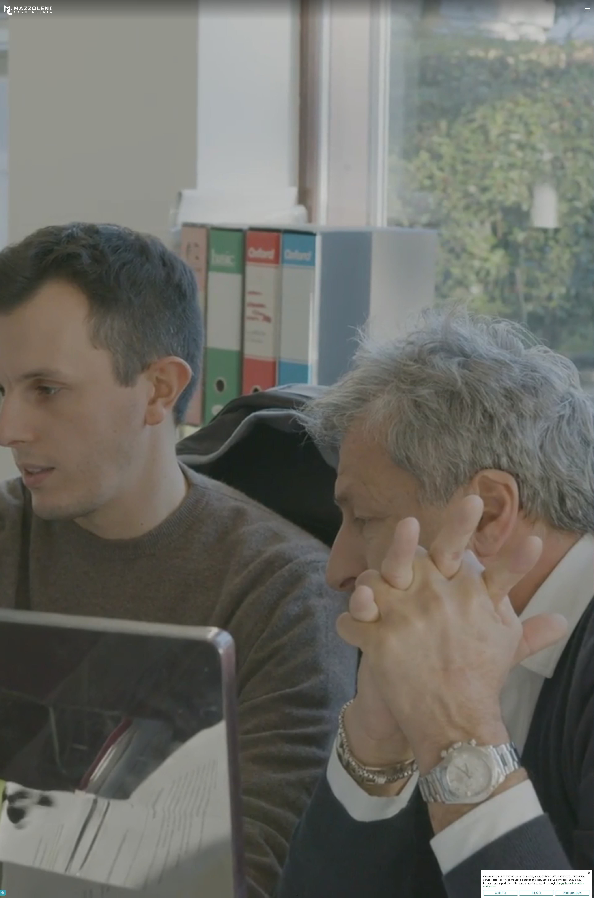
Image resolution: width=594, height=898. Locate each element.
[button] (3, 893)
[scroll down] (297, 894)
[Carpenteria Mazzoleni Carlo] (28, 9)
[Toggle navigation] (587, 10)
